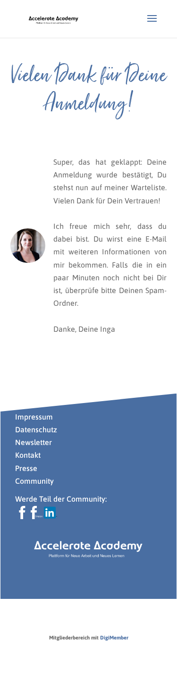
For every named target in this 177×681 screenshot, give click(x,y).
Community (34, 481)
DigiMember (114, 637)
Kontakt (28, 455)
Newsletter (33, 442)
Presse (27, 468)
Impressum (34, 416)
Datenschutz (36, 429)
